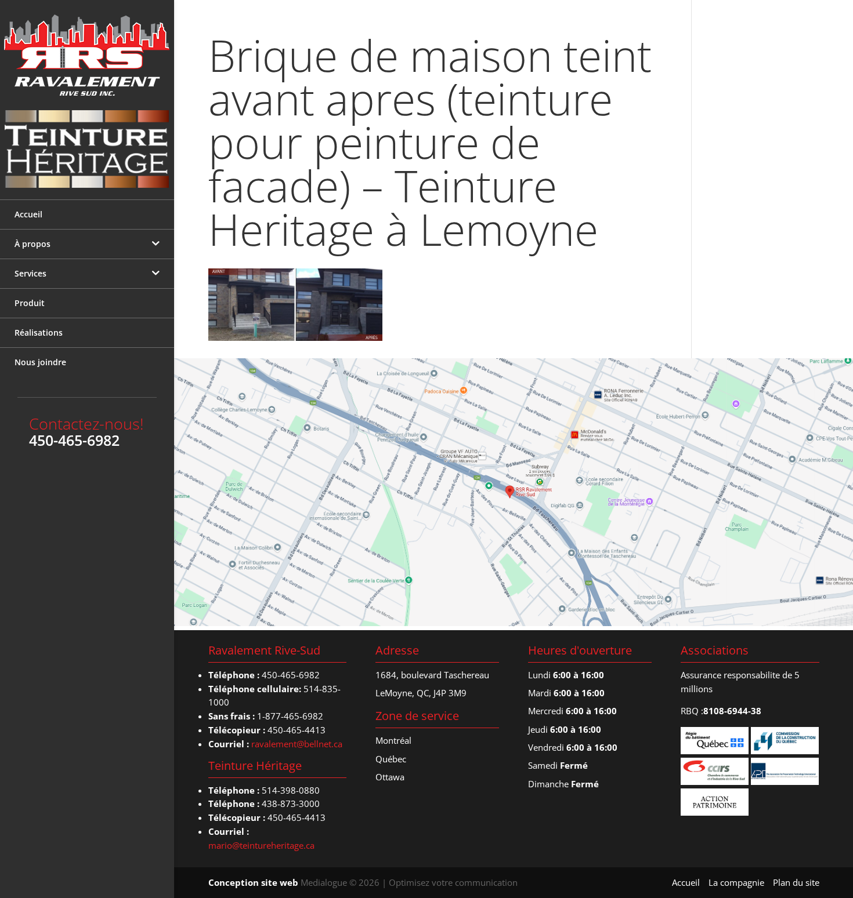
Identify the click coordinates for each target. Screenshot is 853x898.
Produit (30, 302)
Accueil (28, 214)
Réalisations (39, 332)
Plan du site (796, 882)
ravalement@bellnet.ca (296, 744)
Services (30, 273)
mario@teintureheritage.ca (261, 845)
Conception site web (253, 882)
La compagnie (736, 882)
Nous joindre (40, 362)
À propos (32, 243)
